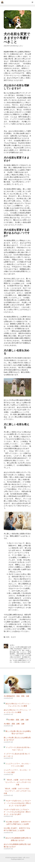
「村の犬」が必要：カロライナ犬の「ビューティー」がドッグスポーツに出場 (17, 791)
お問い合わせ (26, 857)
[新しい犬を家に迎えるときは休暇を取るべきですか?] (17, 733)
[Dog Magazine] (2, 2)
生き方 (13, 637)
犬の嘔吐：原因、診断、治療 (14, 724)
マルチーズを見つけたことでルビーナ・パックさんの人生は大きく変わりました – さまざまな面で (17, 812)
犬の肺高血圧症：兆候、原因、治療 (16, 696)
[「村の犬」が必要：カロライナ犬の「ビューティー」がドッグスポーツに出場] (17, 784)
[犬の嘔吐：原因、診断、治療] (17, 720)
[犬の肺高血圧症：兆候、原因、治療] (17, 692)
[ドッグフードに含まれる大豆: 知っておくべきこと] (17, 750)
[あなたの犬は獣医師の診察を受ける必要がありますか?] (17, 840)
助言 (7, 637)
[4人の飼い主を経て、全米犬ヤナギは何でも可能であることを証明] (17, 824)
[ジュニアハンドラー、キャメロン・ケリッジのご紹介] (17, 766)
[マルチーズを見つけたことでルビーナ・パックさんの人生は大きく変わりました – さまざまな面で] (17, 805)
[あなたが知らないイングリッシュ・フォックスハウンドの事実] (17, 706)
